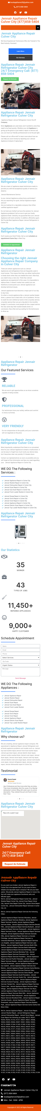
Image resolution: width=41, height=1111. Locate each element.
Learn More (20, 51)
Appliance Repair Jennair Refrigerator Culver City (18, 230)
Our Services (20, 57)
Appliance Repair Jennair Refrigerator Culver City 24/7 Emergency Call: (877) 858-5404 (19, 69)
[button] (18, 543)
